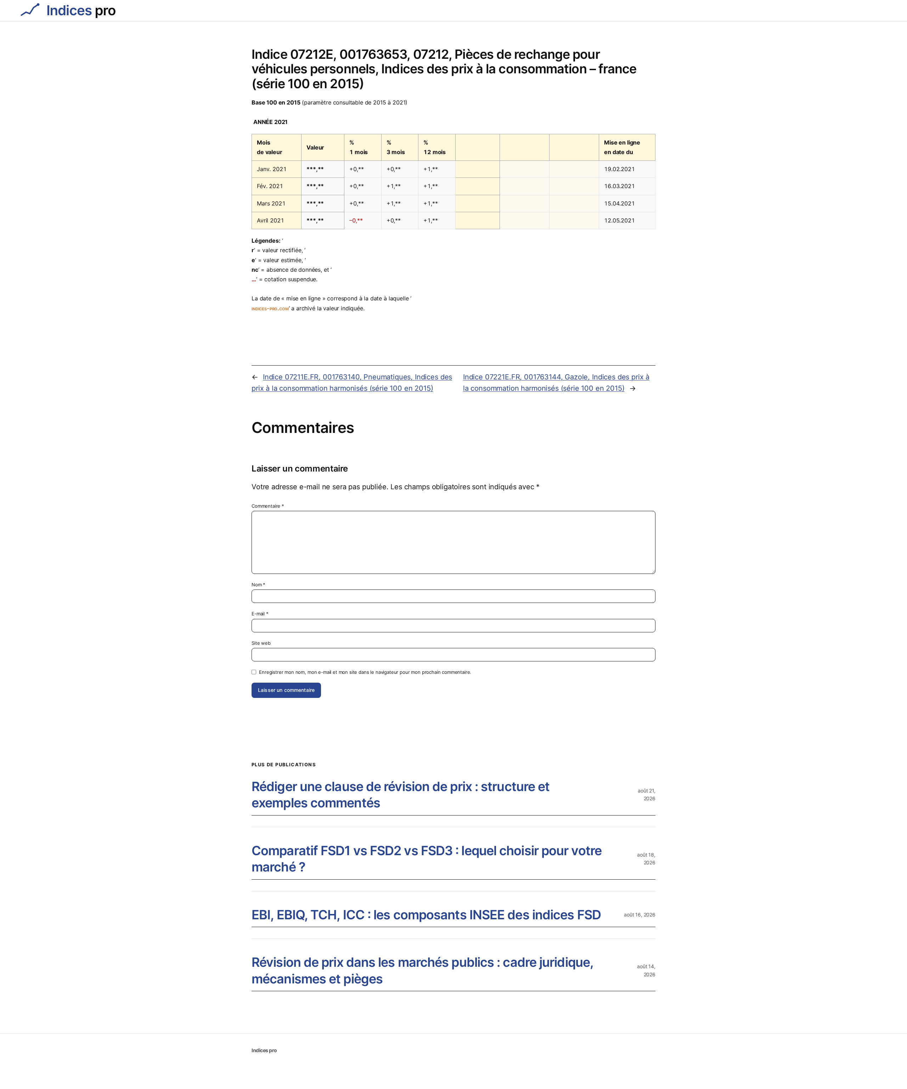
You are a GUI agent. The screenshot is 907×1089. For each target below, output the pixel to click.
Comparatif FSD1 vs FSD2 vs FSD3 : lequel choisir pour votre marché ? (427, 859)
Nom (258, 584)
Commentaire (268, 506)
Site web (261, 643)
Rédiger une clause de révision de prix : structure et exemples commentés (401, 795)
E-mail (260, 613)
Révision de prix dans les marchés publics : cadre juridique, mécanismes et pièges (422, 970)
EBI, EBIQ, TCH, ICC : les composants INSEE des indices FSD (426, 914)
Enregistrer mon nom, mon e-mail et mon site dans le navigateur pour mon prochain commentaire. (365, 672)
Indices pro (264, 1050)
